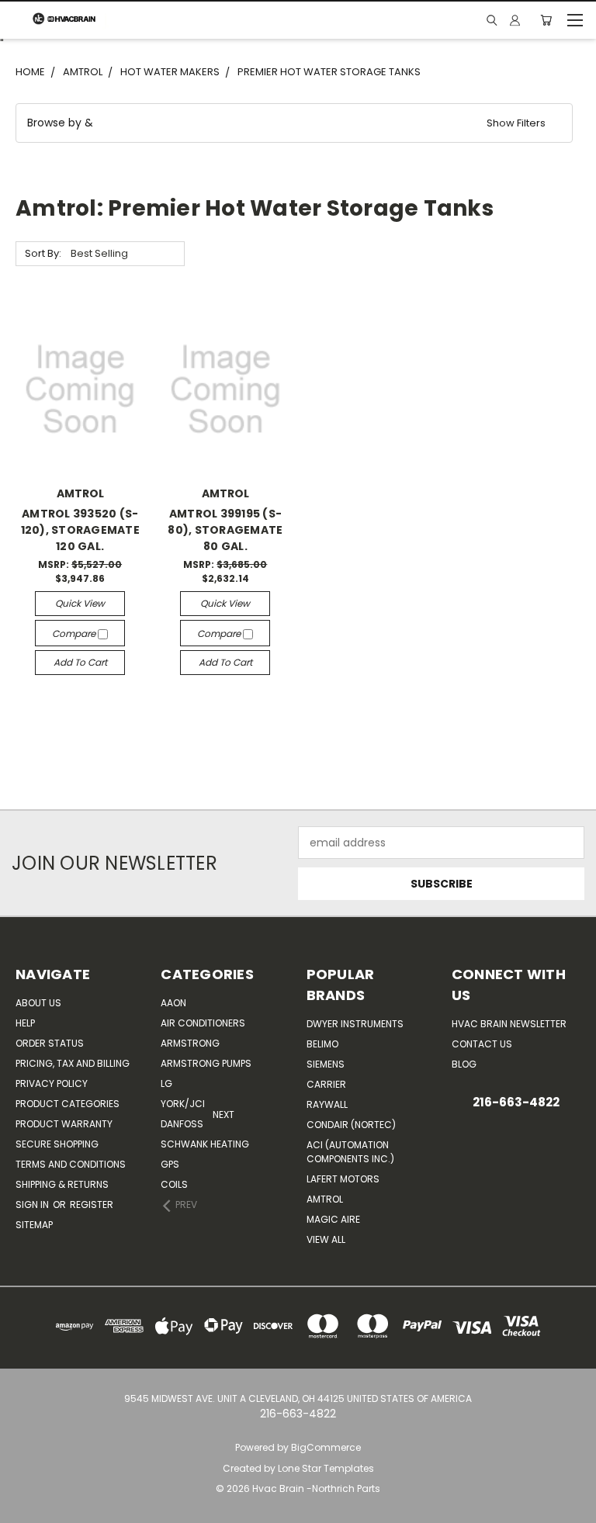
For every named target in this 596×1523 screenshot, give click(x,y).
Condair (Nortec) (351, 1124)
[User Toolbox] (515, 20)
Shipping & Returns (62, 1184)
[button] (294, 123)
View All (326, 1239)
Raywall (327, 1104)
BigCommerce (326, 1447)
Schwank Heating (205, 1144)
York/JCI (183, 1103)
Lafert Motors (343, 1179)
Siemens (326, 1064)
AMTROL (325, 1199)
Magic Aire (333, 1219)
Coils (174, 1184)
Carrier (326, 1084)
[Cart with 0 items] (546, 20)
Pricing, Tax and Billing (73, 1063)
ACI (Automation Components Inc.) (350, 1151)
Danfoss (182, 1123)
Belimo (322, 1044)
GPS (170, 1164)
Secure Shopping (57, 1144)
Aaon (173, 1002)
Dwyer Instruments (355, 1023)
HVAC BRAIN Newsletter (509, 1023)
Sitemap (34, 1224)
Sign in (33, 1204)
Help (25, 1023)
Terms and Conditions (71, 1164)
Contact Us (482, 1044)
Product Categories (68, 1103)
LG (166, 1083)
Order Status (50, 1043)
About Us (38, 1002)
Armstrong (190, 1043)
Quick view (80, 603)
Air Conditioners (203, 1023)
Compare (75, 633)
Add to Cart (80, 662)
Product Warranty (64, 1123)
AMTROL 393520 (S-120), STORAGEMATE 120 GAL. (80, 530)
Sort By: (43, 253)
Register (91, 1204)
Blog (464, 1064)
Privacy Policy (52, 1083)
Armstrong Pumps (206, 1063)
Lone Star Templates (326, 1468)
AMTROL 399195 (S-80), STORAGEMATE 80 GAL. (225, 530)
